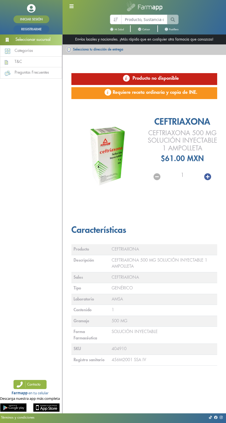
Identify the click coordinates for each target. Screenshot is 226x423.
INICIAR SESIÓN (31, 19)
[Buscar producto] (173, 19)
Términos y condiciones (17, 417)
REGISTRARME (31, 29)
